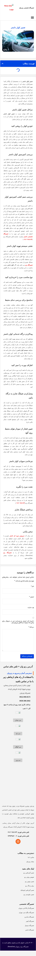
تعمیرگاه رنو (29, 265)
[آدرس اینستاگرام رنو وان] (18, 841)
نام (32, 586)
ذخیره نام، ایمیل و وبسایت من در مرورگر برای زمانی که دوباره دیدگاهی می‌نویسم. (18, 622)
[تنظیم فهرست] (32, 17)
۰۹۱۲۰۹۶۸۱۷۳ (27, 239)
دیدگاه (31, 627)
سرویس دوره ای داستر (17, 536)
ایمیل (31, 597)
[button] (2, 63)
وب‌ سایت (31, 607)
